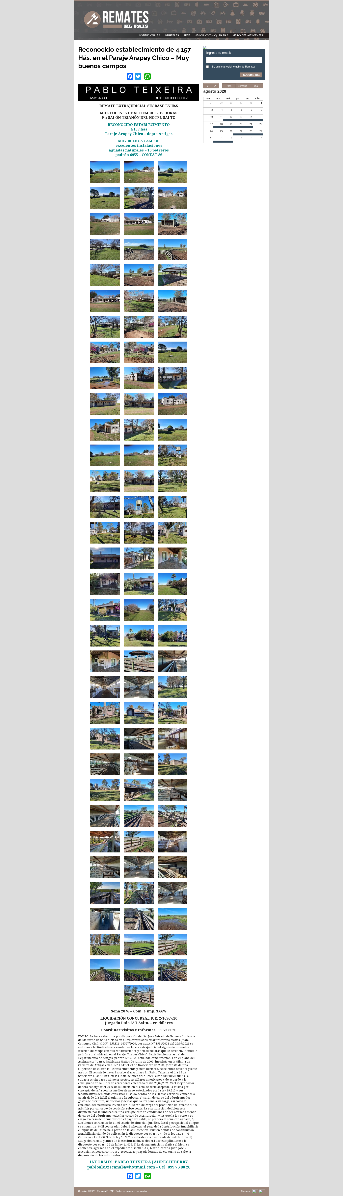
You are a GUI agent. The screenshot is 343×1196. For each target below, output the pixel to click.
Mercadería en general (249, 35)
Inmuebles (172, 35)
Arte (187, 35)
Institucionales (149, 35)
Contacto (245, 1191)
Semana (242, 86)
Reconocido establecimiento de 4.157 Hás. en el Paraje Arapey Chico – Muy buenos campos (134, 58)
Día (256, 86)
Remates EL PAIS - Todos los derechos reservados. (122, 1191)
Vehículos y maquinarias (211, 35)
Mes (229, 86)
